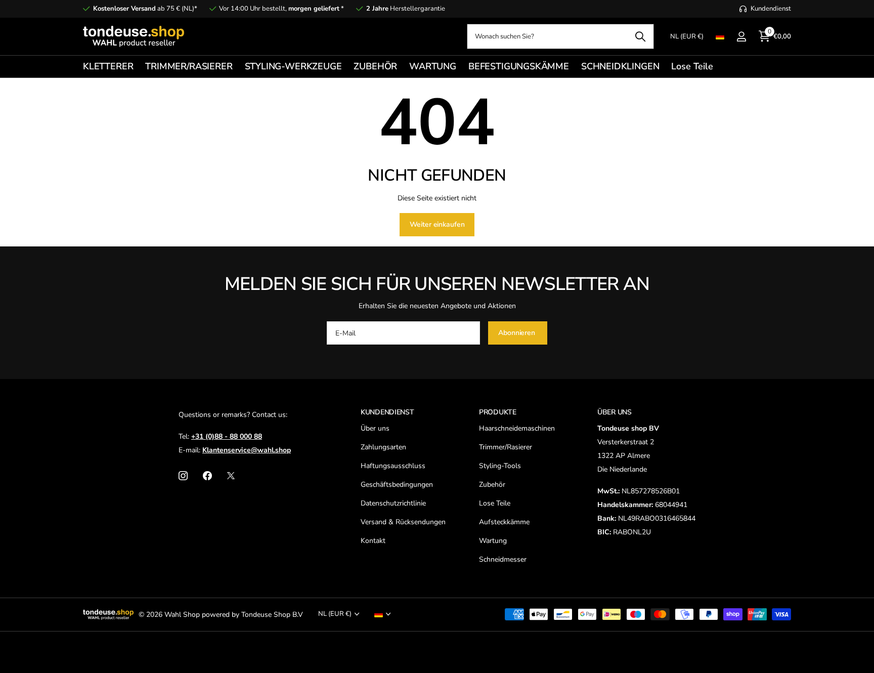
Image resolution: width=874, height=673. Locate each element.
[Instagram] (183, 475)
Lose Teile (692, 66)
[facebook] (207, 475)
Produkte (497, 412)
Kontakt (373, 540)
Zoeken (640, 36)
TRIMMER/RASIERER (188, 66)
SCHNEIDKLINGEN (620, 66)
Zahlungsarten (383, 447)
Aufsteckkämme (504, 522)
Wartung (493, 540)
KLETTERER (108, 66)
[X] (231, 475)
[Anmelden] (741, 36)
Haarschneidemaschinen (517, 428)
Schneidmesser (503, 559)
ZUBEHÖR (375, 66)
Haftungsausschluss (393, 466)
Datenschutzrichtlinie (393, 503)
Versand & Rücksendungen (403, 522)
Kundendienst (387, 412)
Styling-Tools (500, 466)
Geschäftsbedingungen (397, 484)
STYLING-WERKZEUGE (293, 66)
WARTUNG (432, 66)
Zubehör (492, 484)
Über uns (375, 428)
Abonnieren (517, 333)
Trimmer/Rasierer (505, 447)
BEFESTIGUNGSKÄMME (518, 66)
